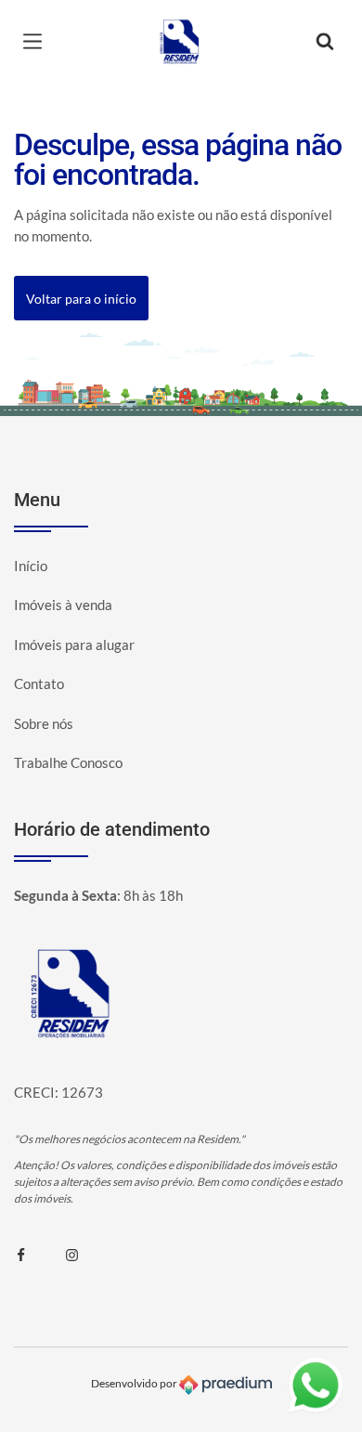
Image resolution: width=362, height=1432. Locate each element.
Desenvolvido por (135, 1383)
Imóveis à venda (63, 604)
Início (30, 565)
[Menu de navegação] (37, 42)
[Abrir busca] (324, 41)
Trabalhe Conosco (68, 762)
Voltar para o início (81, 298)
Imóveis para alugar (74, 644)
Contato (39, 683)
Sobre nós (43, 723)
